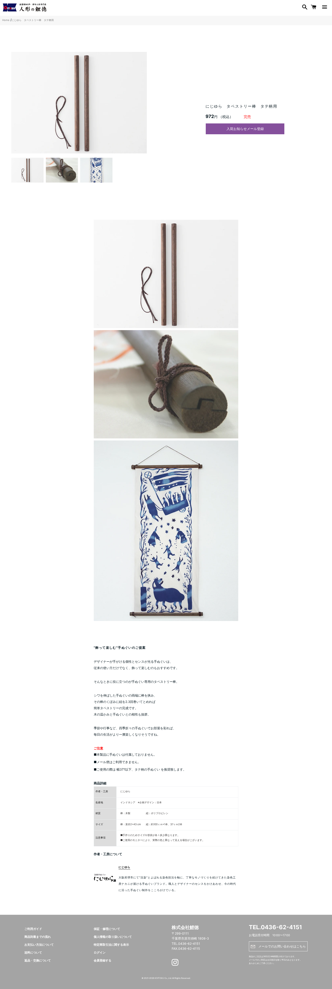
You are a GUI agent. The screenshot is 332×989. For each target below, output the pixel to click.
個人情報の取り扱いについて (113, 936)
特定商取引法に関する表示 (111, 944)
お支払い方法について (39, 944)
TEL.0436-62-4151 (275, 927)
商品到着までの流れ (37, 936)
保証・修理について (107, 929)
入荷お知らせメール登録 (245, 129)
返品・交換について (37, 960)
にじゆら (124, 867)
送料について (33, 952)
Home (5, 20)
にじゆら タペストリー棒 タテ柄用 (33, 20)
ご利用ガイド (33, 929)
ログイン (99, 952)
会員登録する (102, 960)
